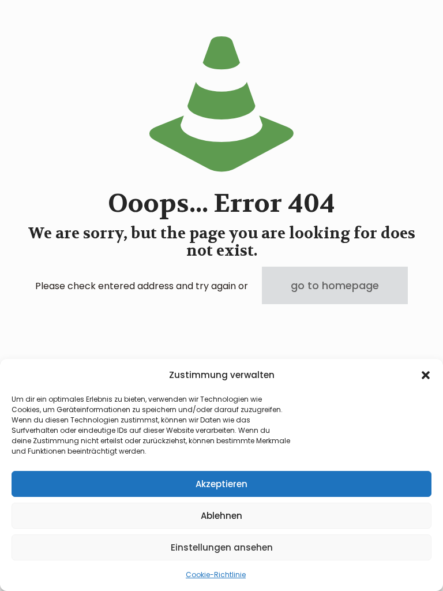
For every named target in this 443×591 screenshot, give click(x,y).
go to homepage (335, 285)
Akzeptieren (221, 484)
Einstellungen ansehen (222, 547)
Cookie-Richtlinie (216, 574)
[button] (425, 375)
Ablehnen (221, 516)
